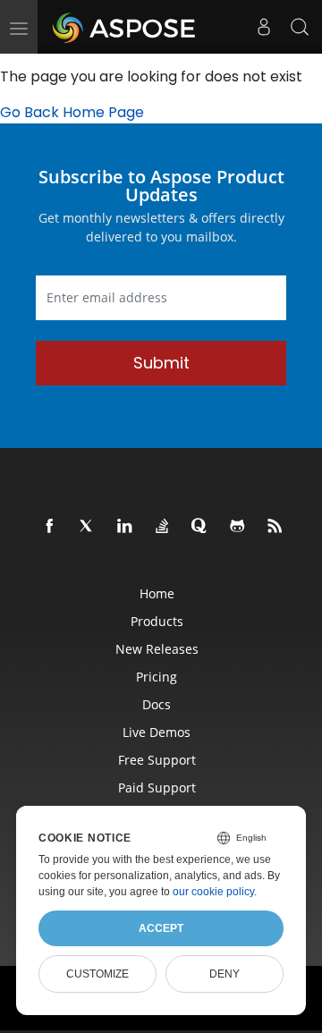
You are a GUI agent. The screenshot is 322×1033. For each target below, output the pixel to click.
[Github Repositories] (238, 526)
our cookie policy (213, 891)
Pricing (156, 676)
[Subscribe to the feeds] (275, 526)
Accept (161, 928)
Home (157, 593)
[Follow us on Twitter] (87, 526)
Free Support (157, 759)
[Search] (299, 27)
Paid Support (157, 787)
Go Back (29, 112)
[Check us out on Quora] (200, 526)
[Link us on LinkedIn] (125, 526)
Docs (156, 704)
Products (157, 621)
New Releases (157, 648)
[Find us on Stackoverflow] (162, 526)
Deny (224, 974)
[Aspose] (125, 26)
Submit (161, 362)
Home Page (103, 112)
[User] (264, 27)
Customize (97, 974)
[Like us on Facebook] (50, 526)
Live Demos (157, 732)
